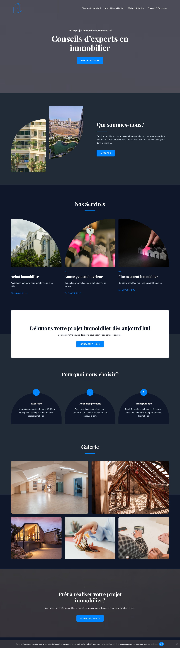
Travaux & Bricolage (157, 8)
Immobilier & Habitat (114, 8)
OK (161, 644)
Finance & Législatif (91, 8)
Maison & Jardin (136, 8)
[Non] (176, 644)
